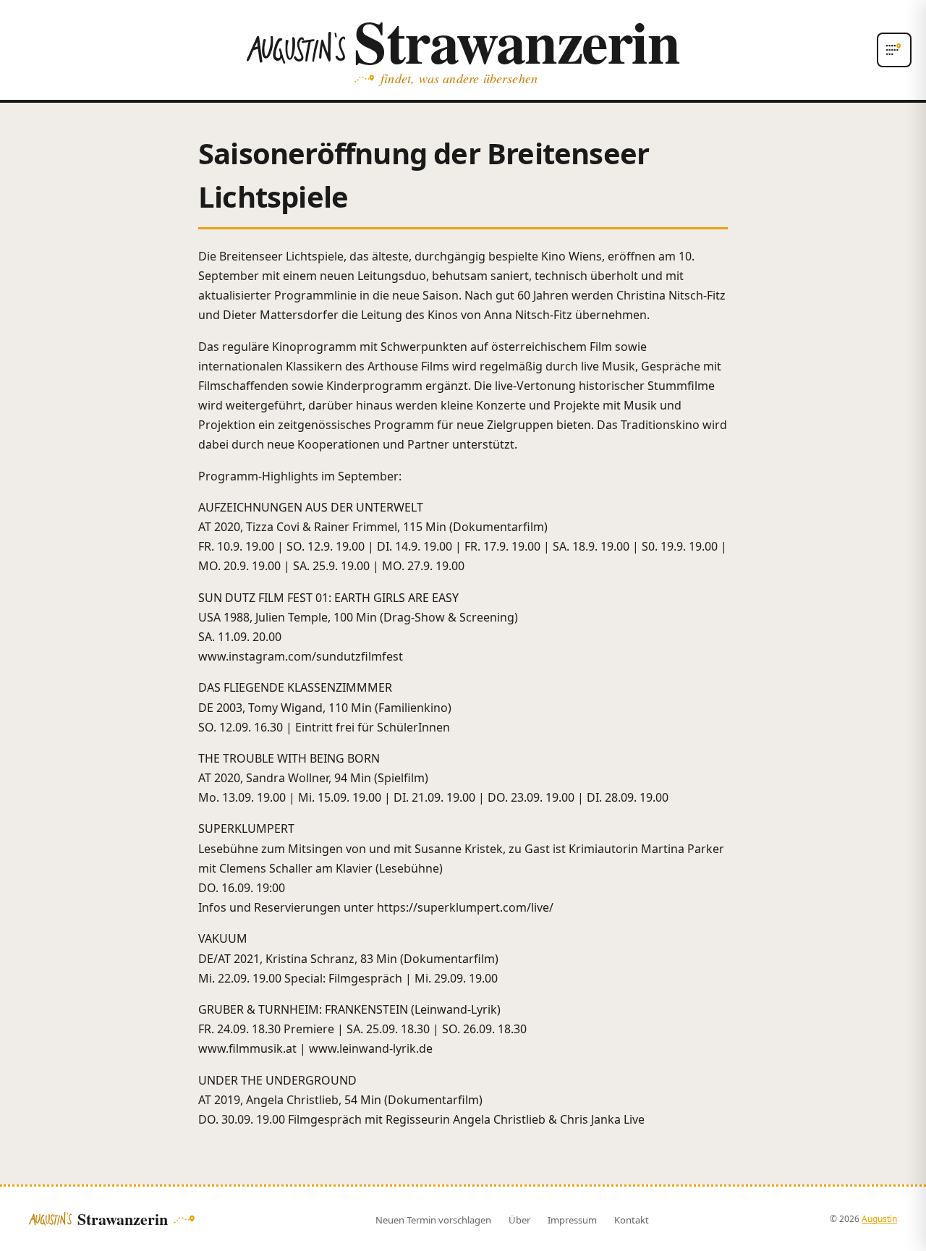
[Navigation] (894, 50)
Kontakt (631, 1219)
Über (519, 1219)
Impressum (572, 1219)
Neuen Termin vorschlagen (433, 1219)
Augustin (879, 1219)
